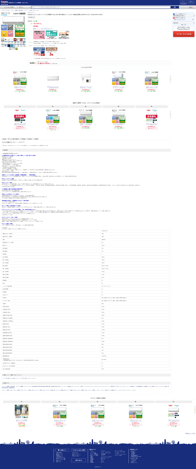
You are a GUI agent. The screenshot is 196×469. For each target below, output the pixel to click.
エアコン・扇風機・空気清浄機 (17, 10)
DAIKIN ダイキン (31, 12)
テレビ (91, 450)
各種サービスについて (76, 454)
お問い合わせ (78, 460)
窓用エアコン (108, 390)
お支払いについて (59, 453)
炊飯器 (91, 457)
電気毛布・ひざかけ (115, 386)
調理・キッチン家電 (94, 455)
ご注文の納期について (60, 457)
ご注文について (75, 452)
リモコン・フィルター (131, 390)
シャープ (4, 378)
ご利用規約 (133, 453)
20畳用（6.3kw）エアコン (86, 390)
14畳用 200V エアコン (64, 390)
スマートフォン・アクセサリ (106, 456)
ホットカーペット (106, 386)
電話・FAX (103, 458)
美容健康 (92, 462)
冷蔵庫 (91, 456)
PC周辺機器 (103, 454)
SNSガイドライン (134, 462)
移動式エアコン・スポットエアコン (118, 390)
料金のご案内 (63, 43)
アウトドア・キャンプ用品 (120, 451)
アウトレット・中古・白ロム (120, 454)
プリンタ (102, 455)
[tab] (4, 139)
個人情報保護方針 (134, 455)
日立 (23, 378)
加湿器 (56, 386)
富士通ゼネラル (9, 378)
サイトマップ (133, 450)
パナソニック (18, 378)
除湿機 (46, 386)
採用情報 (132, 451)
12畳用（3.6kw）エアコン (44, 390)
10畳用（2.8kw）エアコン (33, 390)
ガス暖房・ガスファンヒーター (157, 386)
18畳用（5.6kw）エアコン (34, 10)
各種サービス (58, 460)
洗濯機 (91, 459)
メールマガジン (134, 459)
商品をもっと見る (190, 433)
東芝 (14, 378)
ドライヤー (103, 450)
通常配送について (59, 454)
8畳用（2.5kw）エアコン (22, 390)
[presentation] (4, 139)
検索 (175, 7)
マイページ (191, 3)
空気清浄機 (34, 386)
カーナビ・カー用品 (118, 450)
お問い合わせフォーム (47, 43)
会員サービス (58, 461)
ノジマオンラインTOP (5, 10)
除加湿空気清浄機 (40, 386)
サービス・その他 (118, 455)
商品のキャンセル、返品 (60, 458)
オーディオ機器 (93, 453)
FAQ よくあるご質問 (79, 450)
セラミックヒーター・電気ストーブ (78, 386)
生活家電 (92, 458)
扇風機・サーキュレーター (25, 386)
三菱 (25, 378)
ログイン (183, 1)
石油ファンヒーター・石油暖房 (64, 386)
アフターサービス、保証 (60, 459)
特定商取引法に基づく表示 (136, 456)
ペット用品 (117, 453)
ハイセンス (33, 378)
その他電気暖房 (139, 386)
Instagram (133, 461)
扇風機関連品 (11, 387)
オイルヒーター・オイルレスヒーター (94, 386)
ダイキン (28, 378)
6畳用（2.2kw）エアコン (12, 390)
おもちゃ (102, 461)
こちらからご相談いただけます (184, 28)
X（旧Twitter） (134, 460)
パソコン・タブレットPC (105, 453)
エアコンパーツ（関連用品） (129, 386)
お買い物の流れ (59, 452)
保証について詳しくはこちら (179, 19)
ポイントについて (75, 453)
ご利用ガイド (191, 1)
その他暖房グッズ (146, 386)
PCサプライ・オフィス (105, 457)
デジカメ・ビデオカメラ (105, 451)
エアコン (26, 10)
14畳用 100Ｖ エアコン (55, 390)
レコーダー (92, 451)
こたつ (121, 386)
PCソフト (103, 462)
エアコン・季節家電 (94, 454)
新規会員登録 (183, 3)
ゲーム (102, 459)
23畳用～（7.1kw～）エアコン (98, 390)
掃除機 (91, 461)
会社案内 (132, 454)
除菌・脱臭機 (51, 386)
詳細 (56, 63)
